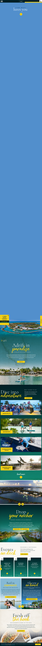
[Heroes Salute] (21, 407)
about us (21, 361)
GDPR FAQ (13, 644)
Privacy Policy (3, 644)
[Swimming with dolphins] (21, 462)
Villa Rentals (25, 529)
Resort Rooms (17, 529)
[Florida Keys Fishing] (21, 444)
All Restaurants (21, 630)
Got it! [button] (38, 644)
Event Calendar (24, 554)
